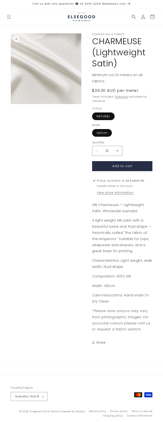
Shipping (121, 96)
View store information (115, 192)
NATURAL (103, 116)
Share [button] (101, 342)
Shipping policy (113, 415)
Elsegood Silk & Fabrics (45, 411)
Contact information (139, 415)
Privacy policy (119, 411)
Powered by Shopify (72, 411)
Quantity (98, 142)
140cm (102, 133)
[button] (9, 16)
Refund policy (97, 411)
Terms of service (142, 411)
